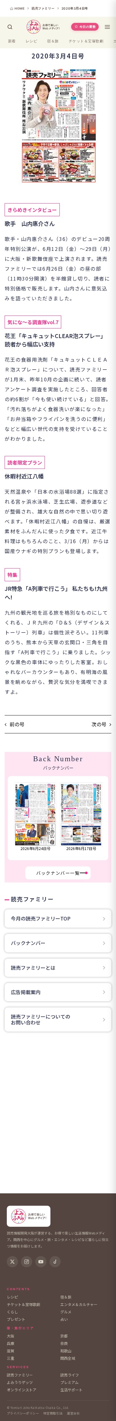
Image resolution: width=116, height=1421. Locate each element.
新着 (12, 41)
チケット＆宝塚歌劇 (86, 41)
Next (104, 818)
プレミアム (69, 1382)
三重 (10, 1358)
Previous (11, 818)
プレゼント (16, 1319)
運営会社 (73, 1413)
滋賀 (10, 1350)
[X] (12, 1261)
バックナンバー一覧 (57, 873)
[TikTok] (55, 1261)
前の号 (17, 724)
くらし (12, 1311)
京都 (64, 1335)
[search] (10, 27)
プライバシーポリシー (23, 1413)
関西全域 (67, 1358)
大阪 (10, 1335)
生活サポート (71, 1389)
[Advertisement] (58, 1114)
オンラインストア (22, 1389)
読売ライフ (69, 1374)
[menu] (107, 27)
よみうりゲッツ (20, 1382)
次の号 (99, 724)
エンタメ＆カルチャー (78, 1304)
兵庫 (10, 1343)
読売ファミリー (20, 1374)
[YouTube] (40, 1261)
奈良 (64, 1343)
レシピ (31, 41)
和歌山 (65, 1350)
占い (64, 1319)
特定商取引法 (52, 1413)
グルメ (65, 1311)
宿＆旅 (52, 41)
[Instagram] (26, 1261)
